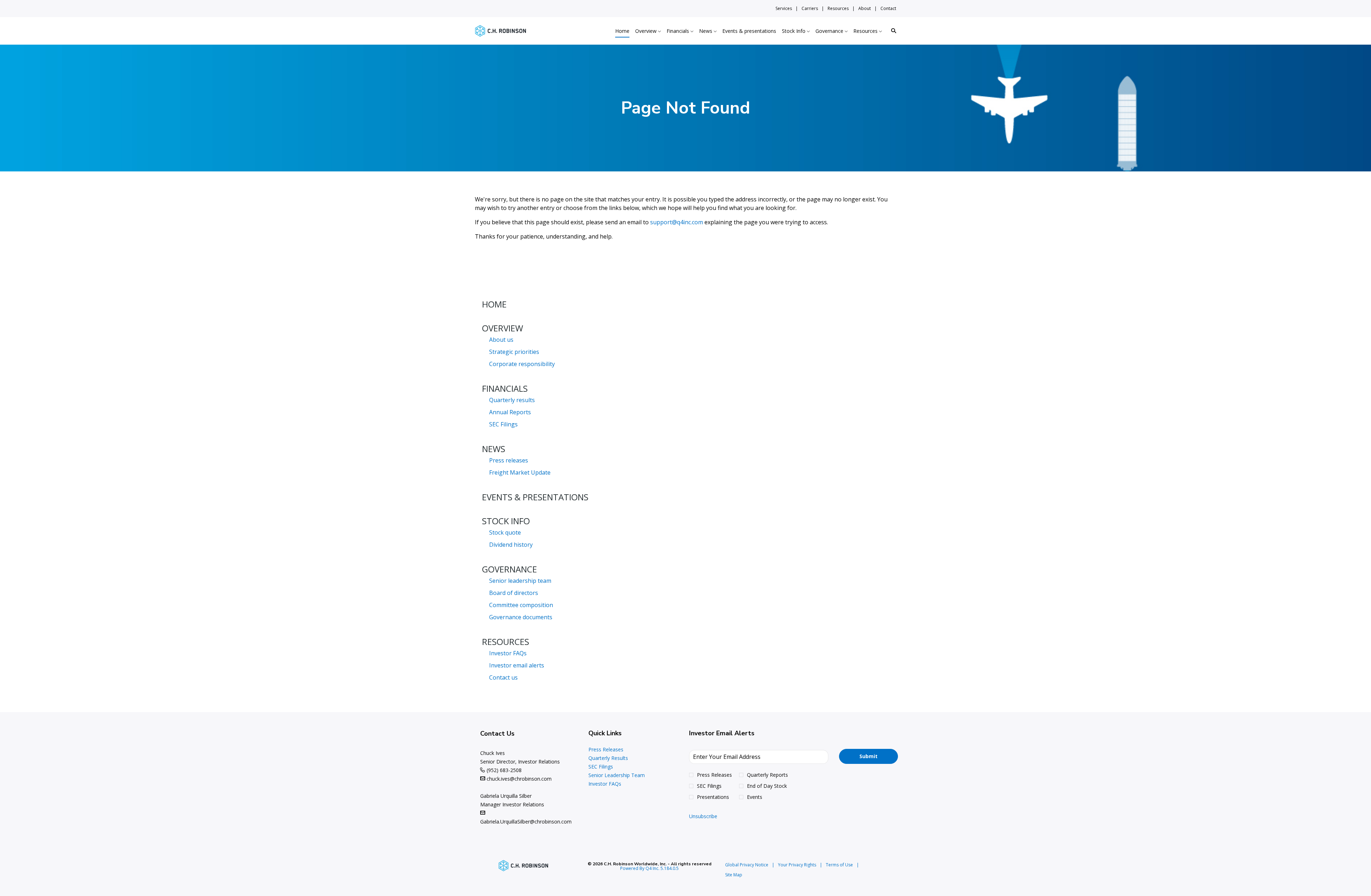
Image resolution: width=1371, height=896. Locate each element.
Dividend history (511, 545)
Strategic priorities (514, 352)
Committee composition (521, 605)
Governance (509, 569)
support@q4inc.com (676, 222)
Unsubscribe (703, 816)
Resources (838, 8)
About (864, 8)
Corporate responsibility (522, 364)
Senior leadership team (520, 581)
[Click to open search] (892, 31)
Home (494, 304)
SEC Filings (503, 424)
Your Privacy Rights (797, 865)
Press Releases (614, 749)
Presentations (713, 797)
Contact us (503, 677)
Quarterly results (512, 400)
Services (783, 8)
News (493, 449)
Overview (502, 328)
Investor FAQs (508, 653)
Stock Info (506, 521)
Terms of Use (839, 865)
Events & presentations (535, 497)
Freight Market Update (520, 472)
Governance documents (520, 617)
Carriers (810, 8)
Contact (888, 8)
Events (754, 797)
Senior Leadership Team (625, 775)
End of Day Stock (767, 785)
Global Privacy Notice (746, 865)
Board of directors (513, 593)
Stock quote (505, 532)
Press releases (508, 460)
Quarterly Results (617, 758)
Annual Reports (510, 412)
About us (501, 340)
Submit (868, 756)
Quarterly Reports (767, 774)
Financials (505, 388)
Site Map (733, 875)
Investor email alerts (516, 665)
